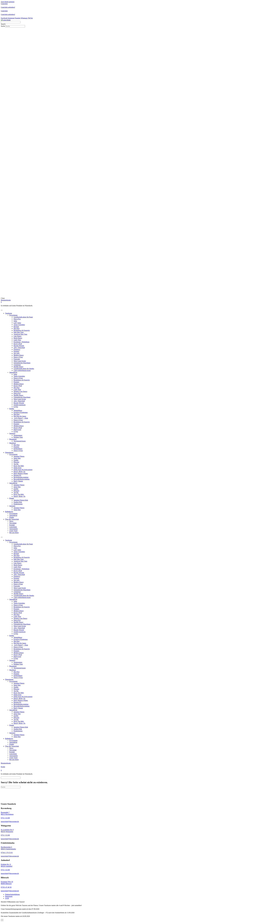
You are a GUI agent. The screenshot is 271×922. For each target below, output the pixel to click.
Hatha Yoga (17, 468)
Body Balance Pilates (21, 473)
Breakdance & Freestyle (22, 330)
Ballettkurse (9, 511)
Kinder (11, 409)
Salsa (15, 321)
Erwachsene (13, 315)
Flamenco (17, 349)
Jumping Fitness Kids (21, 500)
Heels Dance (18, 338)
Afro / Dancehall (19, 347)
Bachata (16, 326)
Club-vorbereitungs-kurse (22, 370)
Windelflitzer (18, 410)
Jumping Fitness (19, 456)
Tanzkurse (8, 313)
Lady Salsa (17, 323)
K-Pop (16, 407)
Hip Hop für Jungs (20, 416)
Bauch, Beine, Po (19, 471)
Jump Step (17, 458)
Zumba (16, 460)
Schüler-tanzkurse (20, 405)
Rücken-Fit (17, 475)
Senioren (12, 433)
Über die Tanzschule (12, 519)
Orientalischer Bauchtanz (22, 363)
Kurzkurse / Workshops (21, 342)
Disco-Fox (17, 319)
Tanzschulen (13, 529)
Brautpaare (13, 439)
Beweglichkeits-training (21, 479)
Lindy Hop (17, 340)
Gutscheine (13, 527)
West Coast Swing (20, 361)
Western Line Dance (20, 391)
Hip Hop (16, 328)
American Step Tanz (20, 334)
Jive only (17, 353)
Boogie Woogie (19, 346)
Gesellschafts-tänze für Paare (23, 317)
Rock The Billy (19, 466)
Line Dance (17, 336)
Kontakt (12, 525)
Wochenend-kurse (20, 441)
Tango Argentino (19, 325)
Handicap (12, 443)
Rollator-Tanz (18, 437)
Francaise (17, 359)
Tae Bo (16, 464)
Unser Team (13, 531)
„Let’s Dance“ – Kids (21, 418)
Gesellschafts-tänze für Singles (24, 368)
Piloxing (16, 462)
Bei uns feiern (14, 532)
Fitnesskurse (9, 452)
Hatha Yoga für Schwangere (23, 470)
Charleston (17, 365)
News (11, 521)
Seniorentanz (18, 435)
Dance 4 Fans (18, 357)
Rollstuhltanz (18, 449)
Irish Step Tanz (19, 332)
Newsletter (13, 523)
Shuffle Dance (18, 367)
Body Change (18, 481)
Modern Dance (19, 355)
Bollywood (17, 429)
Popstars (16, 351)
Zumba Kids (18, 502)
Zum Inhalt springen (7, 2)
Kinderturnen (18, 504)
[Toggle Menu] (2, 310)
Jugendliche (13, 372)
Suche (3, 26)
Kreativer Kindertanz (21, 412)
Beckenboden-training (21, 477)
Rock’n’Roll (18, 344)
